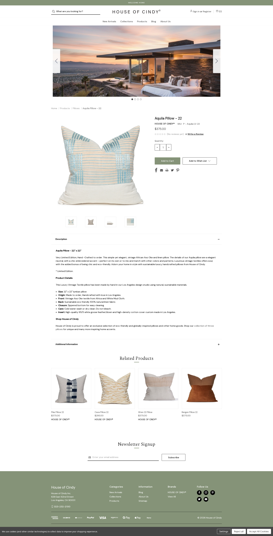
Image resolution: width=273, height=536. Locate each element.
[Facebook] (156, 170)
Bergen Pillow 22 (189, 412)
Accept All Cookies (259, 531)
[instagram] (206, 492)
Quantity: (159, 141)
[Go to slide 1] (132, 99)
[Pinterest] (177, 170)
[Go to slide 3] (138, 99)
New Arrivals (109, 21)
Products (142, 21)
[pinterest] (212, 492)
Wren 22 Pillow (145, 412)
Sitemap (143, 500)
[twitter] (199, 499)
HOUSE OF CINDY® (177, 492)
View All (172, 496)
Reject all (239, 531)
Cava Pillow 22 (101, 412)
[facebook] (199, 492)
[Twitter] (172, 170)
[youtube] (206, 499)
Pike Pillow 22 (57, 412)
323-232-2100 (62, 506)
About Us (165, 21)
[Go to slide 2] (216, 61)
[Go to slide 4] (56, 61)
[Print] (167, 170)
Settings (223, 531)
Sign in (196, 11)
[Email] (161, 170)
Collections (126, 21)
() (220, 11)
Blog (153, 21)
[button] (136, 239)
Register (207, 11)
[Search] (54, 11)
